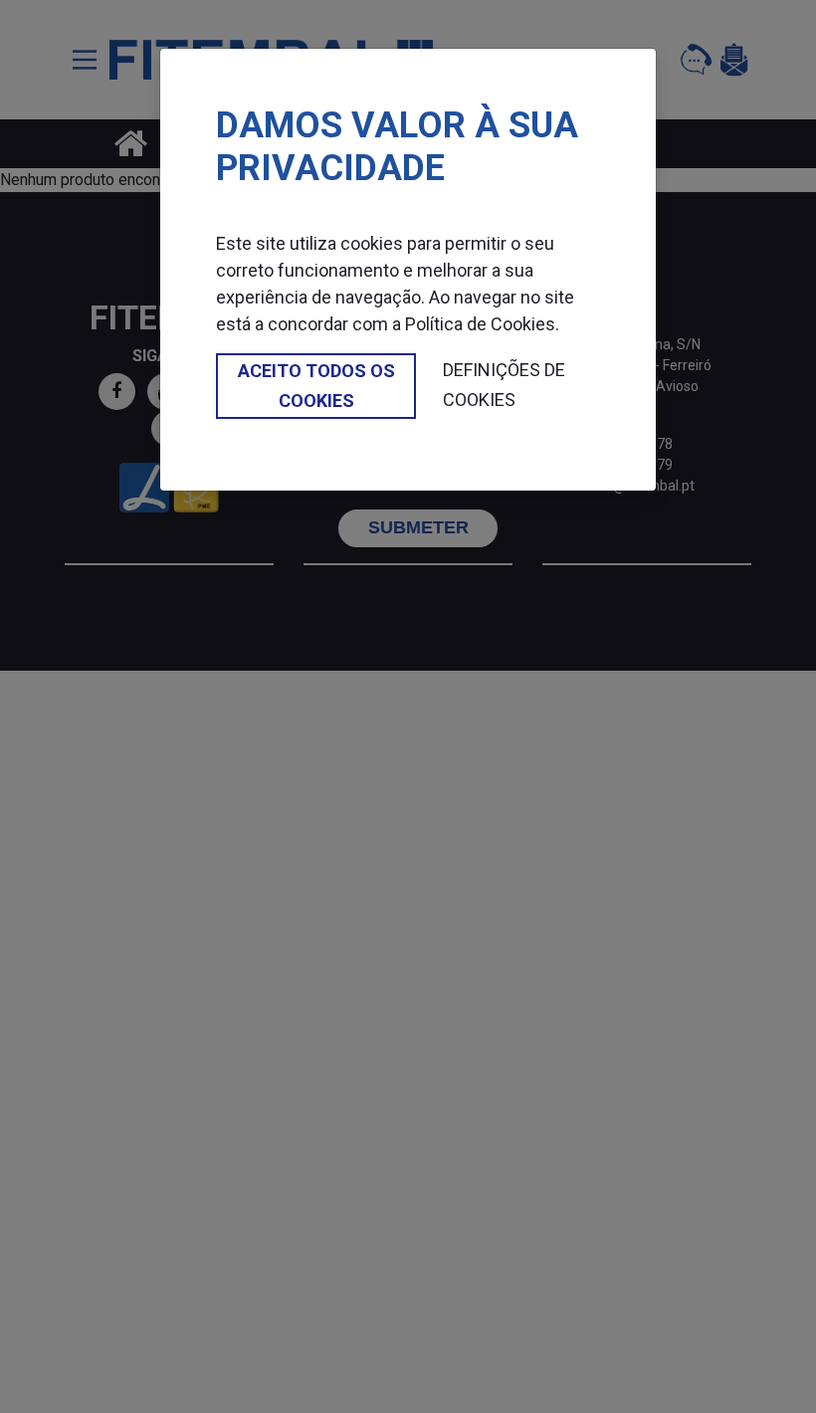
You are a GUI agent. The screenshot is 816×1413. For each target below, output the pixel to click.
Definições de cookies (504, 384)
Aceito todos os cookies (316, 385)
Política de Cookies (480, 323)
